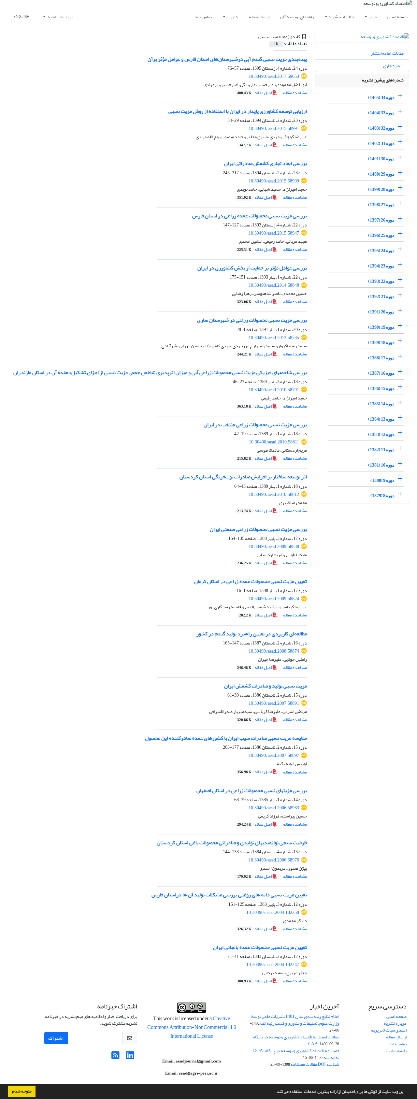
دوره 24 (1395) (381, 250)
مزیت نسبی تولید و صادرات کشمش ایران (265, 686)
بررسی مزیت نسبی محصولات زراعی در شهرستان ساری (252, 320)
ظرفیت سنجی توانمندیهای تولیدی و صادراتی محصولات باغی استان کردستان (232, 842)
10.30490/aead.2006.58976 (274, 860)
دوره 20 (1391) (381, 312)
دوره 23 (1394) (381, 266)
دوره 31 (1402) (381, 143)
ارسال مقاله (259, 16)
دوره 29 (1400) (381, 174)
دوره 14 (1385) (381, 403)
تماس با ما (203, 16)
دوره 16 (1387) (381, 373)
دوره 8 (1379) (382, 495)
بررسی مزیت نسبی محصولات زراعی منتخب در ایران (255, 424)
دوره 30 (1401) (381, 158)
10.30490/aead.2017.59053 (274, 76)
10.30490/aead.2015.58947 (274, 233)
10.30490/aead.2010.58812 (274, 494)
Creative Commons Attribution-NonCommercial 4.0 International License (191, 1027)
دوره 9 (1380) (382, 480)
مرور (372, 16)
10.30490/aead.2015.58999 (274, 181)
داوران (232, 16)
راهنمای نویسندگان (297, 16)
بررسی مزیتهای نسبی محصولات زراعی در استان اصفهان (251, 790)
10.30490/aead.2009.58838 (274, 546)
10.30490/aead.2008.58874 (274, 651)
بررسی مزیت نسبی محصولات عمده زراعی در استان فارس (249, 216)
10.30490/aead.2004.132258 (272, 912)
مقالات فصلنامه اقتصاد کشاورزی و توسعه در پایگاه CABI (296, 1040)
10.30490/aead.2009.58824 (274, 598)
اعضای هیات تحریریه (389, 1030)
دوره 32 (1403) (381, 128)
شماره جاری (393, 65)
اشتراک (56, 1038)
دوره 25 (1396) (381, 235)
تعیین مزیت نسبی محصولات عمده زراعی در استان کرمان (250, 581)
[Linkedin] (130, 1057)
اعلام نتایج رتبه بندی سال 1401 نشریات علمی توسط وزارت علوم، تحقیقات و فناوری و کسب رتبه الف (295, 1020)
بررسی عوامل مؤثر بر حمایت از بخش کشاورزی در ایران (252, 268)
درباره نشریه (395, 1023)
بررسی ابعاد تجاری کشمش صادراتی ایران (265, 163)
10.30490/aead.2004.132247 (272, 964)
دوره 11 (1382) (381, 449)
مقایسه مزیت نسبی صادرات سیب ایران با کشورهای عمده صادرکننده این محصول (226, 738)
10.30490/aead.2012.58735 (274, 337)
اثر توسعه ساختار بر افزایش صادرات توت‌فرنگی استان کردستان (243, 477)
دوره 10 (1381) (381, 465)
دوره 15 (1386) (381, 388)
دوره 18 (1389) (381, 342)
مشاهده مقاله (295, 92)
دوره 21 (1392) (381, 296)
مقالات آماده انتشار (387, 53)
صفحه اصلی (397, 16)
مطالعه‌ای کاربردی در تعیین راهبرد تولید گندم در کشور (251, 634)
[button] (274, 1092)
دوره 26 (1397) (381, 220)
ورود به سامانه (60, 16)
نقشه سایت (396, 1050)
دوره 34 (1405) (381, 97)
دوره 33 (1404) (381, 112)
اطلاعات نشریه (340, 16)
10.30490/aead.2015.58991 (274, 128)
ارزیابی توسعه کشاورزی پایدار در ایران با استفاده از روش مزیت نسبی (235, 111)
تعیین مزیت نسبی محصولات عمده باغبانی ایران (260, 947)
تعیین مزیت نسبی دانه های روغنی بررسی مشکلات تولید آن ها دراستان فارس (229, 895)
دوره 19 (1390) (381, 327)
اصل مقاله (254, 92)
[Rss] (115, 1057)
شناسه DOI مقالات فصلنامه (315, 1064)
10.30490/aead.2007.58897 (274, 755)
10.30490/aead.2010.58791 (274, 389)
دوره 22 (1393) (381, 281)
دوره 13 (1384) (381, 419)
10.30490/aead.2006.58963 (274, 807)
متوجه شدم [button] (22, 1091)
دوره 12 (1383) (381, 434)
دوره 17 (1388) (381, 358)
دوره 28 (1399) (381, 189)
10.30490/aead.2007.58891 (274, 703)
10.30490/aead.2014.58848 (274, 285)
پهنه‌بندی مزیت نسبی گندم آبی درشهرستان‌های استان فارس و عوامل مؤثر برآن (227, 59)
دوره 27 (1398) (381, 204)
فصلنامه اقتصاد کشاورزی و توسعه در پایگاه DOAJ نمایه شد (296, 1054)
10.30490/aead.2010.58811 (274, 442)
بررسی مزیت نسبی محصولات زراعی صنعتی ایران (258, 529)
